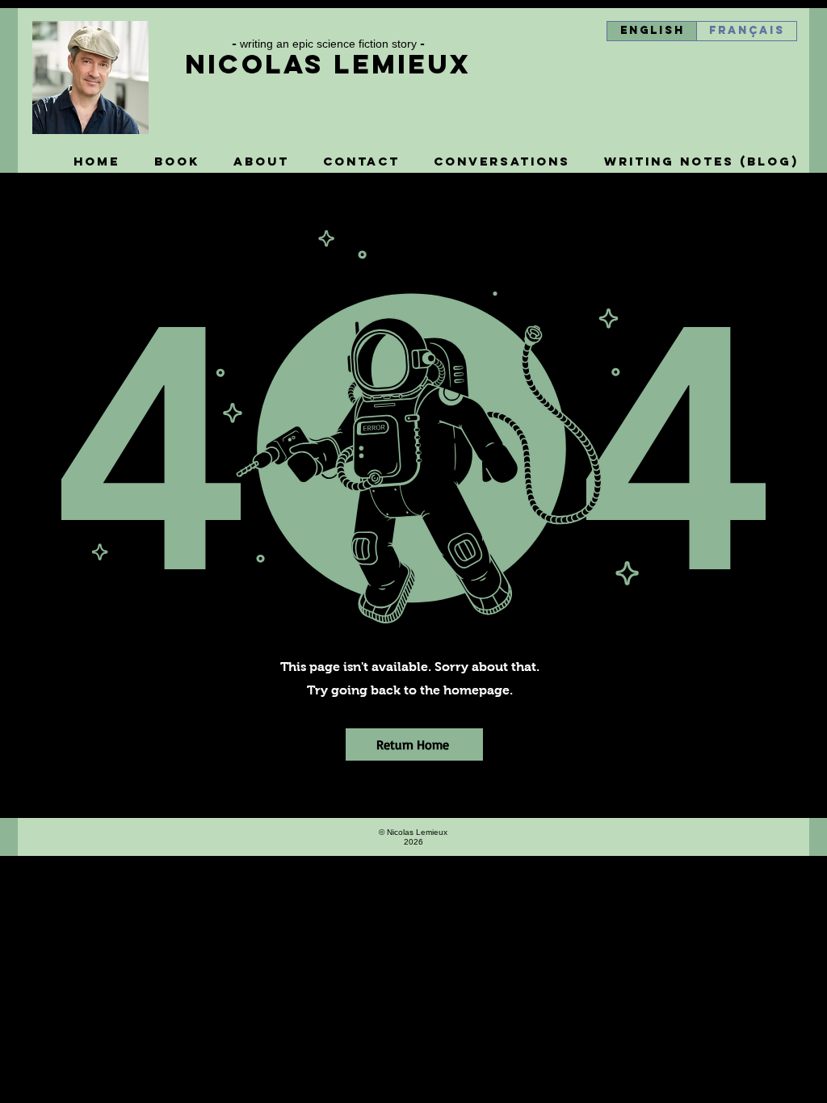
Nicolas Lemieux (328, 64)
